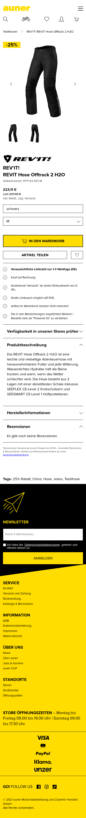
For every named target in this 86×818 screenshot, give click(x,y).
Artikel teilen (35, 255)
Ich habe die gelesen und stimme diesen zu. (42, 546)
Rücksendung (12, 598)
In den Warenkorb (46, 241)
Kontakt (8, 588)
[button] (11, 84)
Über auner (10, 658)
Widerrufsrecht (12, 636)
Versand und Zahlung (17, 593)
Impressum (10, 631)
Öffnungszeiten (12, 695)
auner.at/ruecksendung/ (16, 455)
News (6, 653)
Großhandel (10, 690)
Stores (7, 685)
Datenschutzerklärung (17, 625)
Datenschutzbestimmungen (42, 545)
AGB (6, 620)
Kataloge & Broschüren (18, 604)
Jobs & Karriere (13, 663)
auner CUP (10, 668)
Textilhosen (10, 32)
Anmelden (43, 558)
